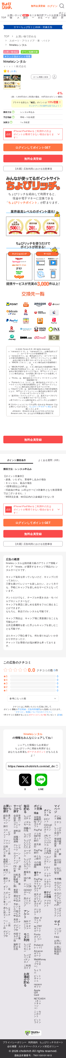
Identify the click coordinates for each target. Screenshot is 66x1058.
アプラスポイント (47, 903)
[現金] (54, 337)
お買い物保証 (11, 51)
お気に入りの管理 (57, 870)
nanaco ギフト (38, 985)
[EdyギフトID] (26, 312)
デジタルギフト (37, 912)
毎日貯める (40, 16)
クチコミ (57, 823)
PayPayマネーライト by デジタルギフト (38, 884)
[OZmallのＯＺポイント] (40, 337)
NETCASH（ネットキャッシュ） (39, 1003)
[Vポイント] (12, 304)
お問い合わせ (57, 942)
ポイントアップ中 (7, 934)
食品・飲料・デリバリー (7, 863)
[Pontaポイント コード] (40, 321)
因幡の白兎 (27, 829)
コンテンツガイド (57, 931)
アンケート (47, 16)
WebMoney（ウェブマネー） (40, 963)
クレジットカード (17, 847)
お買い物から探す (7, 809)
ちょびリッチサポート (51, 1042)
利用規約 (33, 1042)
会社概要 (12, 1046)
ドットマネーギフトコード (47, 883)
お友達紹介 (55, 16)
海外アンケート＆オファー (27, 925)
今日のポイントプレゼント (57, 886)
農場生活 (27, 873)
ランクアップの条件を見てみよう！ (45, 105)
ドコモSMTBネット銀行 (37, 837)
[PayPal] (12, 321)
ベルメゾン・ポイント (47, 860)
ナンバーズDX (28, 885)
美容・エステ (17, 920)
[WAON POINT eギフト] (40, 329)
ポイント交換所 (62, 15)
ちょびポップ (27, 835)
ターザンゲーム (27, 853)
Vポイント (47, 868)
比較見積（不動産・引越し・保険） (17, 880)
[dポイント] (54, 304)
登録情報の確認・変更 (57, 842)
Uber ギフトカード (38, 920)
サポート (57, 923)
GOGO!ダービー (28, 892)
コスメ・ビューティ (7, 833)
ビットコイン (37, 1021)
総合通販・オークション (7, 819)
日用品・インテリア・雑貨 (7, 851)
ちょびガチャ (27, 817)
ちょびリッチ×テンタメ (27, 958)
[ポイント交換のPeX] (54, 329)
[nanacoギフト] (26, 321)
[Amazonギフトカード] (40, 304)
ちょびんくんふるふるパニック (27, 863)
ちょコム (37, 971)
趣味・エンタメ (7, 881)
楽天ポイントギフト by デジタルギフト (38, 899)
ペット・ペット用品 (7, 924)
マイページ (57, 809)
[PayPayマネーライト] (54, 321)
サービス (18, 16)
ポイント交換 (38, 807)
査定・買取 (17, 891)
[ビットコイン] (12, 312)
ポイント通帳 (57, 817)
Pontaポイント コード (38, 938)
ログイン (52, 6)
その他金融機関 (37, 864)
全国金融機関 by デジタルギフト (38, 821)
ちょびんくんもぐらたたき (27, 843)
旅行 (25, 17)
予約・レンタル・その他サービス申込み (17, 909)
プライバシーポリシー (15, 1042)
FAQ (56, 937)
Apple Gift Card (37, 992)
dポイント (47, 820)
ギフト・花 (7, 888)
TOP (3, 17)
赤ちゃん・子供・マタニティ (7, 912)
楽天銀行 (37, 845)
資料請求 (17, 832)
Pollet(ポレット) (38, 946)
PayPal (38, 829)
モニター (33, 16)
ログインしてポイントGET (33, 147)
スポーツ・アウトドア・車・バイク (7, 898)
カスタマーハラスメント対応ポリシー (38, 1046)
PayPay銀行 (38, 851)
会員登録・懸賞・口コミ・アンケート (17, 821)
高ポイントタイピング (27, 902)
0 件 (13, 71)
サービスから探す (18, 809)
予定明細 (22, 709)
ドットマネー (47, 874)
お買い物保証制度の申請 (57, 950)
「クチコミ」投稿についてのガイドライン (33, 711)
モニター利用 (27, 937)
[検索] (62, 6)
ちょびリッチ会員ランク (57, 831)
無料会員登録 (38, 6)
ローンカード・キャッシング (17, 858)
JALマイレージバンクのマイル (47, 840)
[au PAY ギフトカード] (26, 304)
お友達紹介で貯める (27, 979)
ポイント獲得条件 (16, 460)
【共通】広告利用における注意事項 (33, 168)
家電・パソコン (7, 872)
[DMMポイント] (26, 337)
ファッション (7, 841)
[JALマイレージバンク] (40, 312)
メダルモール (27, 823)
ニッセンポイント (37, 1014)
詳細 (60, 714)
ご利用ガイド (27, 966)
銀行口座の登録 (57, 862)
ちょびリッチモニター (27, 948)
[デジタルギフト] (26, 329)
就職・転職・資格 (17, 839)
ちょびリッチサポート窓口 (40, 406)
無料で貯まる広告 (17, 946)
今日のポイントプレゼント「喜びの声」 (57, 899)
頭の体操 (27, 879)
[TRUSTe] (33, 1033)
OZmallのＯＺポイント (48, 828)
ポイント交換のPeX (47, 851)
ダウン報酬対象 (29, 51)
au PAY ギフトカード (38, 928)
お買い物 (11, 16)
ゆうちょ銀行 (37, 857)
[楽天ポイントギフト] (12, 329)
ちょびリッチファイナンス (57, 912)
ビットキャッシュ (37, 978)
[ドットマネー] (12, 337)
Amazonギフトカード (38, 953)
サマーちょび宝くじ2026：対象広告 (33, 27)
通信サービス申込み (17, 898)
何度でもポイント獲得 (17, 937)
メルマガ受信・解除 (57, 853)
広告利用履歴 (34, 709)
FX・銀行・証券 (17, 869)
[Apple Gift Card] (54, 312)
